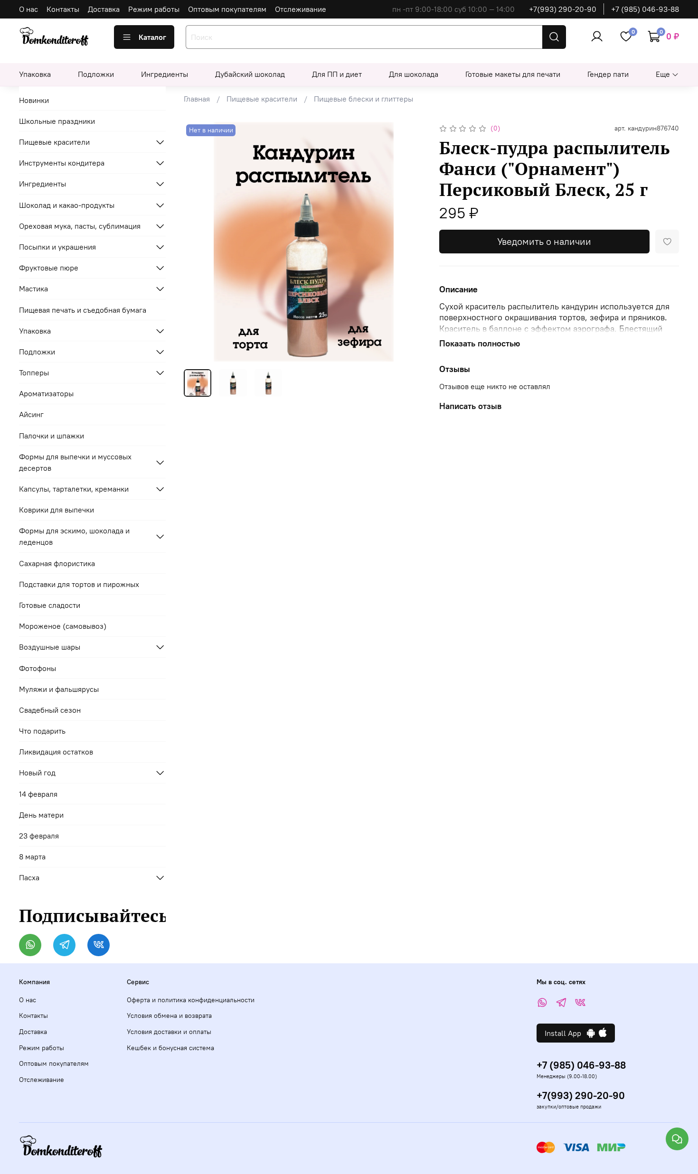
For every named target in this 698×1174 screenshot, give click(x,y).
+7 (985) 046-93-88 (645, 9)
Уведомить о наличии (544, 241)
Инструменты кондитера (61, 163)
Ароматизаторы (46, 393)
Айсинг (31, 414)
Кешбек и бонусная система (170, 1048)
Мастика (33, 288)
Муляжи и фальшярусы (59, 689)
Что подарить (42, 731)
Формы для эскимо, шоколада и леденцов (74, 536)
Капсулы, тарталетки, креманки (74, 489)
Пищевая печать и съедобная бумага (82, 310)
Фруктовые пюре (48, 267)
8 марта (32, 856)
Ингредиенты (164, 74)
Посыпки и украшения (57, 247)
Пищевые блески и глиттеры (363, 98)
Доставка (104, 9)
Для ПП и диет (337, 74)
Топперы (34, 372)
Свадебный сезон (50, 710)
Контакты (63, 9)
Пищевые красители (261, 98)
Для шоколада (413, 74)
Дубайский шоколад (250, 74)
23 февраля (39, 835)
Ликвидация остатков (56, 751)
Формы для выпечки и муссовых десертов (75, 462)
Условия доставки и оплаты (169, 1031)
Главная (197, 98)
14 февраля (38, 794)
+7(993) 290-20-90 (562, 9)
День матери (41, 815)
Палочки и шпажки (51, 435)
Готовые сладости (49, 605)
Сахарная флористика (57, 563)
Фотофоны (37, 668)
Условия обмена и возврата (169, 1015)
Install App (566, 1033)
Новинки (34, 100)
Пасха (29, 877)
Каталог (152, 37)
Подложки (96, 74)
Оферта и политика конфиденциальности (191, 1000)
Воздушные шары (49, 647)
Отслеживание (300, 9)
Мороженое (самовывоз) (62, 626)
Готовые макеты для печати (512, 74)
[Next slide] (408, 242)
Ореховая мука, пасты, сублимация (80, 226)
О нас (28, 9)
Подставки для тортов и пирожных (79, 584)
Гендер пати (608, 74)
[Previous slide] (199, 242)
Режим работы (153, 9)
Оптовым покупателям (227, 9)
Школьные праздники (57, 121)
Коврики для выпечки (56, 509)
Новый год (37, 772)
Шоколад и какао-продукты (66, 205)
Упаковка (35, 74)
